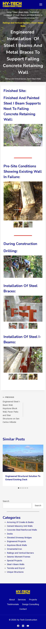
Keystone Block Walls (17, 545)
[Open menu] (40, 4)
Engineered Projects (16, 541)
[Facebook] (18, 626)
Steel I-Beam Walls (34, 79)
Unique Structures (15, 572)
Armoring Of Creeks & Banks (20, 522)
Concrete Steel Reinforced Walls (22, 530)
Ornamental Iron (14, 549)
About (12, 599)
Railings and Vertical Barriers (16, 23)
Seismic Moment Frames (18, 556)
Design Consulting (30, 604)
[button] (18, 224)
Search (6, 501)
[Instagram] (23, 626)
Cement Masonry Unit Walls (20, 526)
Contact (23, 609)
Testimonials (13, 604)
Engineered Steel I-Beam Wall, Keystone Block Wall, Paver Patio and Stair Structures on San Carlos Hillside (11, 409)
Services (22, 599)
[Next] (40, 465)
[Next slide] (40, 200)
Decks (10, 533)
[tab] (18, 488)
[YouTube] (28, 626)
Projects (33, 599)
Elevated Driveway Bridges (19, 537)
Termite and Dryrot (16, 568)
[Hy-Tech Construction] (12, 4)
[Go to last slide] (5, 200)
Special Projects (14, 560)
